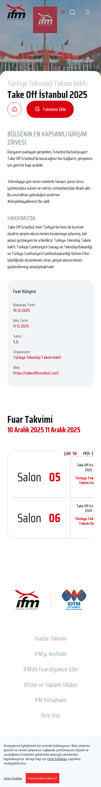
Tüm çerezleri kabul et (42, 778)
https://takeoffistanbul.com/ (36, 373)
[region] (50, 761)
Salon (39, 477)
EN (63, 12)
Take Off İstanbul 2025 (88, 467)
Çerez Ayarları (13, 778)
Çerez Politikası (57, 759)
